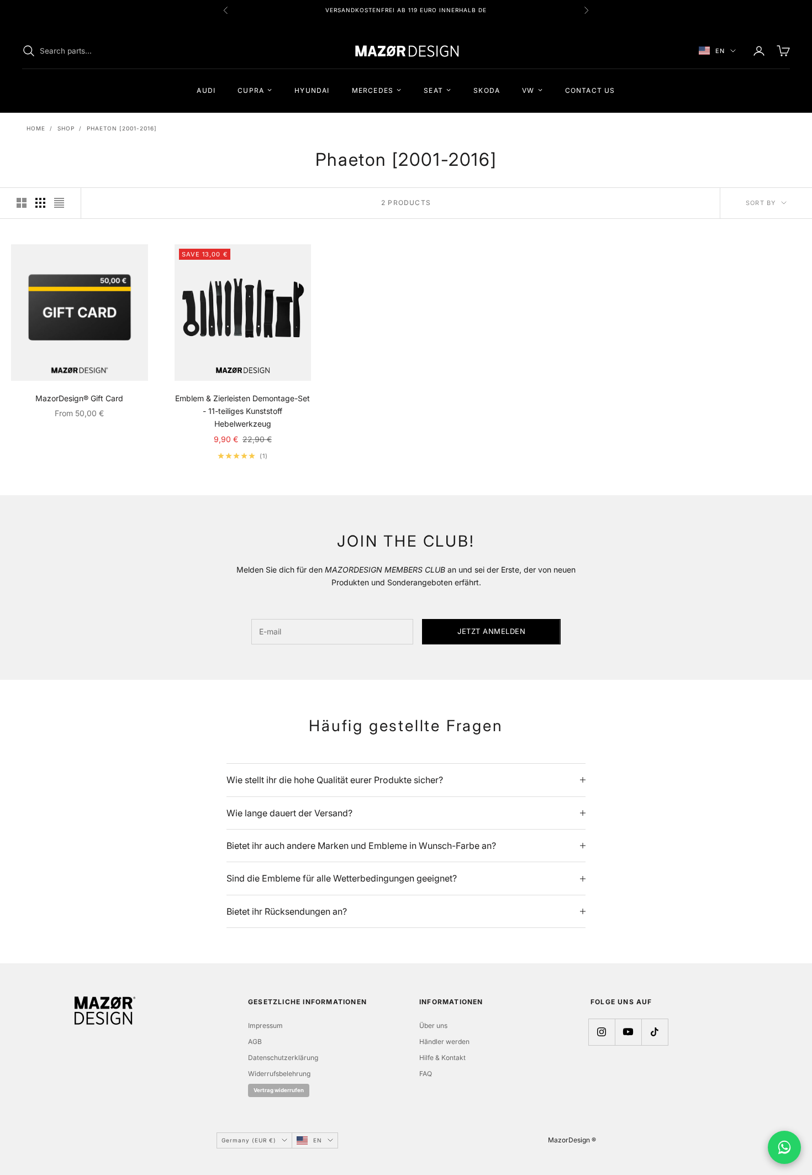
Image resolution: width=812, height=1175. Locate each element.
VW (528, 90)
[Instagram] (601, 1032)
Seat (433, 90)
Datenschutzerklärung (283, 1057)
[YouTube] (628, 1032)
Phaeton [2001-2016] (122, 128)
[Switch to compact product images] (59, 203)
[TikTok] (654, 1032)
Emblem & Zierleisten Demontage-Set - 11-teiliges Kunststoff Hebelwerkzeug (242, 411)
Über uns (433, 1025)
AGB (255, 1041)
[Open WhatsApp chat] (784, 1147)
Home (36, 128)
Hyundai (311, 90)
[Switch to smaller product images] (40, 203)
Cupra (251, 90)
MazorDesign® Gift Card (79, 398)
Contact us (590, 90)
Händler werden (444, 1041)
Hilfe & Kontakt (442, 1057)
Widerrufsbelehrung (279, 1073)
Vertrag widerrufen (279, 1090)
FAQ (425, 1073)
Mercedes (373, 90)
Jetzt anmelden (491, 631)
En (720, 51)
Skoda (486, 90)
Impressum (265, 1025)
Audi (206, 90)
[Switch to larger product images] (22, 203)
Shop (66, 128)
